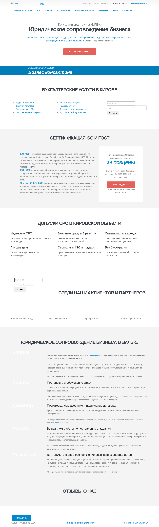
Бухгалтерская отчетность (73, 109)
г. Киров (127, 523)
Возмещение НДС (25, 109)
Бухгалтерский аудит (70, 103)
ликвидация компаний (71, 41)
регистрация (52, 41)
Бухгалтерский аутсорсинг (73, 112)
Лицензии (48, 10)
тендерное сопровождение (91, 37)
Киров (42, 3)
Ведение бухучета (25, 103)
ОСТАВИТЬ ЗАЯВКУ (79, 51)
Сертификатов (91, 318)
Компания (87, 3)
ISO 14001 (25, 170)
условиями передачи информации (132, 117)
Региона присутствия (131, 318)
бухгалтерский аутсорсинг (118, 37)
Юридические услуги (22, 10)
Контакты (104, 3)
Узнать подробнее (121, 184)
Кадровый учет (67, 106)
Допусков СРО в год (57, 318)
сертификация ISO (54, 37)
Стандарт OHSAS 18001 (31, 183)
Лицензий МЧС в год (22, 318)
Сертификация (63, 10)
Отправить (112, 113)
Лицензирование (35, 37)
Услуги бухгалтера (25, 106)
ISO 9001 (24, 154)
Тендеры (103, 10)
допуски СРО (70, 37)
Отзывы (96, 3)
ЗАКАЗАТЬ (22, 518)
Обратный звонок (137, 3)
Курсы (114, 10)
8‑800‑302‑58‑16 (120, 3)
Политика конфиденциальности (79, 523)
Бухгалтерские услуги (84, 10)
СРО (37, 10)
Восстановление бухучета (28, 112)
